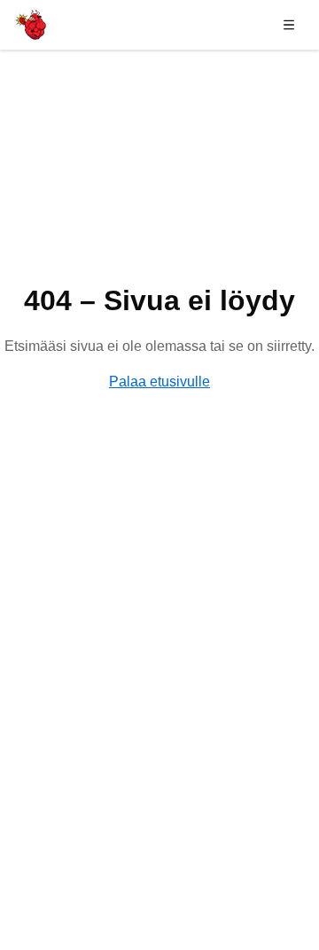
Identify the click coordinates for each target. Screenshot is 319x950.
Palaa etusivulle (159, 381)
